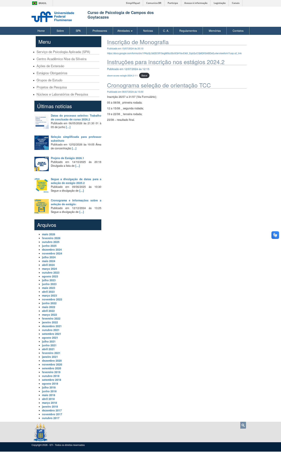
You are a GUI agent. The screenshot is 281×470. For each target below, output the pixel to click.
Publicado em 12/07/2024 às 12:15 (128, 69)
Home (41, 31)
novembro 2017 (52, 414)
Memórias (215, 31)
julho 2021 (49, 341)
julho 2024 (49, 257)
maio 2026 (48, 234)
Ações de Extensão (50, 65)
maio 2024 (48, 261)
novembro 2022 (52, 299)
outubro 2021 (50, 330)
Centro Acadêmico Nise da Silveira (61, 58)
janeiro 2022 (50, 322)
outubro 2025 (50, 242)
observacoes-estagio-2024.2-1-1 (122, 75)
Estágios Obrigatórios (52, 72)
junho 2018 (49, 391)
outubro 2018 (50, 376)
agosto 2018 (50, 383)
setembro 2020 (51, 368)
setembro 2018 (51, 380)
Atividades (123, 31)
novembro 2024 (52, 253)
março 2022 (49, 314)
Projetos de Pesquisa (52, 87)
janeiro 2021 (50, 357)
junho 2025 (49, 246)
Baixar (144, 75)
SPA (78, 31)
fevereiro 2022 (51, 318)
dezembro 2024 (52, 249)
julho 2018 (49, 387)
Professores (100, 31)
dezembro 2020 (52, 360)
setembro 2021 (51, 334)
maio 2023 (48, 288)
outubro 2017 (50, 418)
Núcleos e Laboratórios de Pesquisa (62, 94)
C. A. (166, 31)
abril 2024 (48, 265)
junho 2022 (49, 303)
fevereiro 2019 (51, 372)
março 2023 (49, 295)
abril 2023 (48, 291)
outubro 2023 (50, 272)
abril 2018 (48, 399)
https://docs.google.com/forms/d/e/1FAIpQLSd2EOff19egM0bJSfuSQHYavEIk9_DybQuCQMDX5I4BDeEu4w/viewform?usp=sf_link (174, 53)
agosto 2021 (50, 337)
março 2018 (49, 403)
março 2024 (49, 269)
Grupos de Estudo (49, 80)
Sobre (60, 31)
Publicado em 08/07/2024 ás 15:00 (125, 91)
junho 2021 (49, 345)
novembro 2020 (52, 364)
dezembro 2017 (52, 410)
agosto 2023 (50, 276)
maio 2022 (48, 307)
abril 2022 (48, 311)
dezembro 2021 (52, 326)
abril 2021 (48, 349)
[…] (68, 127)
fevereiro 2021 (51, 353)
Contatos (238, 31)
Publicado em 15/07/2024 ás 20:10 (125, 48)
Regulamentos (188, 31)
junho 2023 (49, 284)
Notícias (148, 31)
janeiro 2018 (50, 406)
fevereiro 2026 (51, 238)
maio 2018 (48, 395)
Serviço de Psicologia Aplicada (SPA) (63, 51)
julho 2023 (49, 280)
